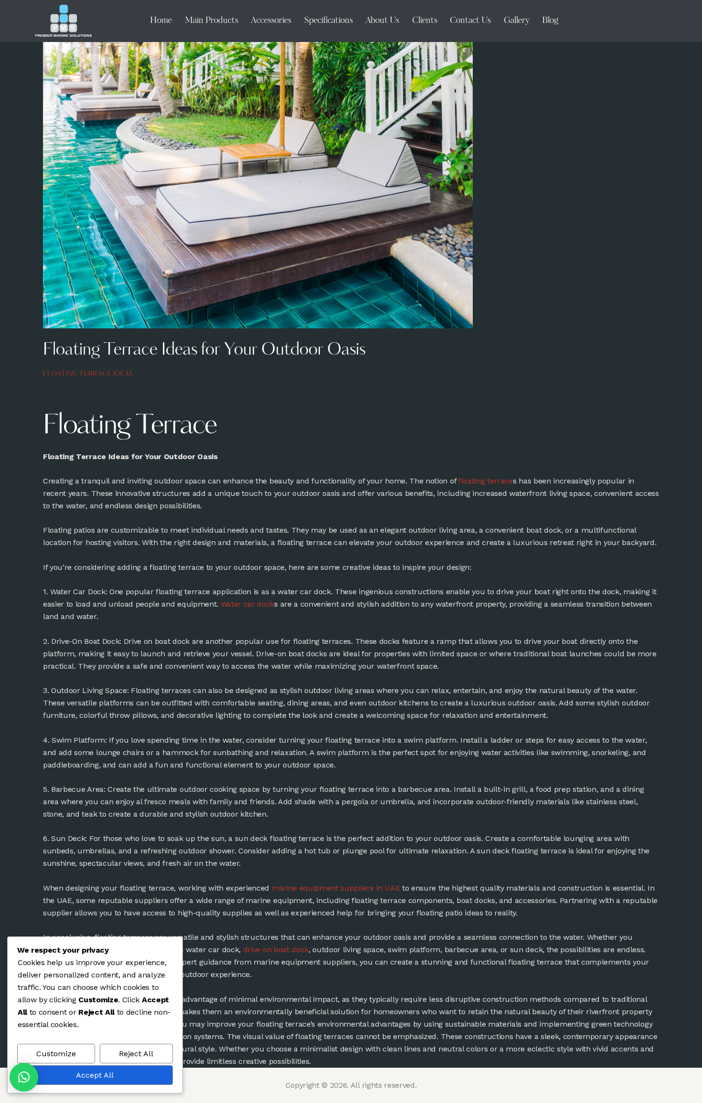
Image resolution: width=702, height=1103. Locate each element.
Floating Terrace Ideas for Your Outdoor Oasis (204, 350)
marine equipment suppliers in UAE (336, 888)
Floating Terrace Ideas (88, 374)
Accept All (95, 1075)
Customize (56, 1053)
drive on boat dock (275, 949)
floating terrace (485, 480)
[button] (24, 1077)
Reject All (136, 1053)
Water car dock (248, 604)
